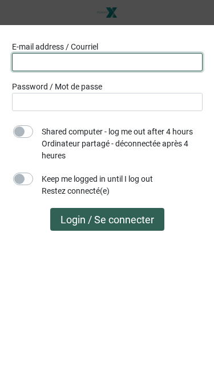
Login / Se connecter (107, 220)
